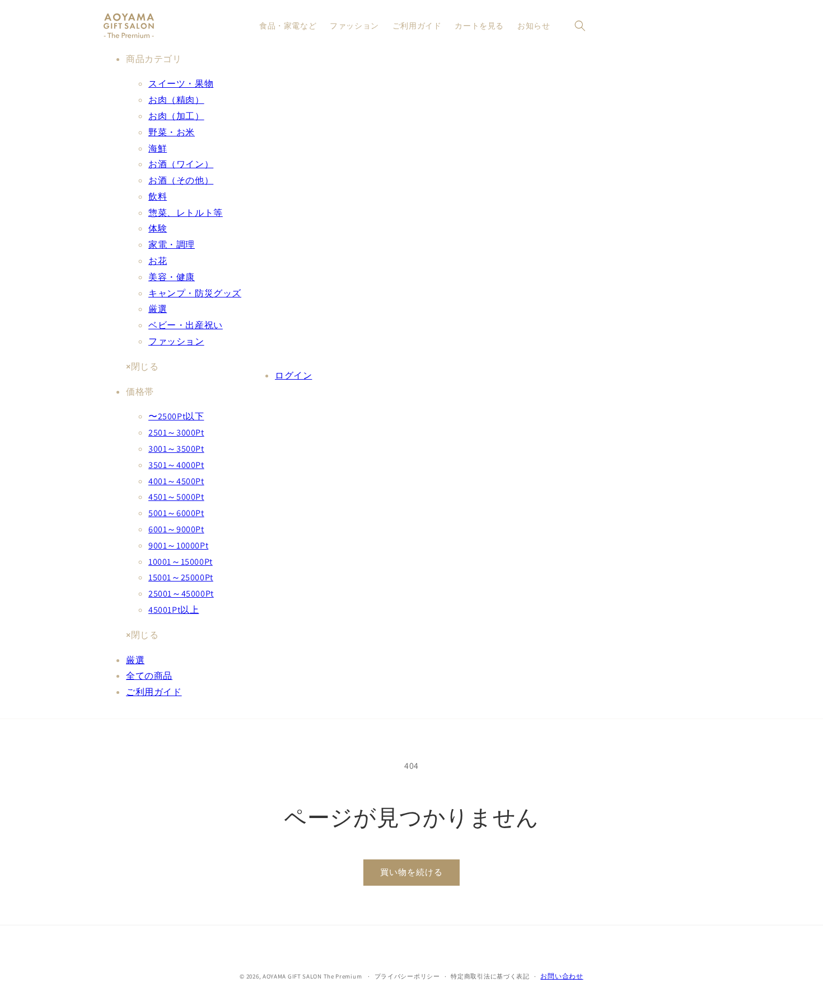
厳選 (157, 309)
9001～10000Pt (178, 545)
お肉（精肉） (176, 100)
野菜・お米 (171, 132)
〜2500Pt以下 (176, 416)
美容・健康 (171, 277)
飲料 (157, 196)
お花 (157, 261)
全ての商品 (149, 676)
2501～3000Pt (176, 432)
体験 (157, 228)
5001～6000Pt (176, 513)
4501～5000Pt (176, 497)
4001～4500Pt (176, 481)
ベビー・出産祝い (185, 325)
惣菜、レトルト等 (185, 213)
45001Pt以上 (173, 610)
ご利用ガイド (154, 692)
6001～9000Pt (176, 529)
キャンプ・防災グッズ (194, 293)
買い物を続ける (411, 872)
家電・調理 (171, 244)
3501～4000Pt (176, 465)
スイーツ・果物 (180, 83)
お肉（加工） (176, 116)
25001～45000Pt (181, 593)
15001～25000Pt (180, 577)
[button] (580, 25)
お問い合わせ (561, 976)
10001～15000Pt (180, 562)
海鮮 (157, 148)
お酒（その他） (180, 180)
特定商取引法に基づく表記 (490, 976)
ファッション (176, 341)
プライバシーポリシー (407, 976)
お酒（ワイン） (180, 164)
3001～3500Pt (176, 449)
